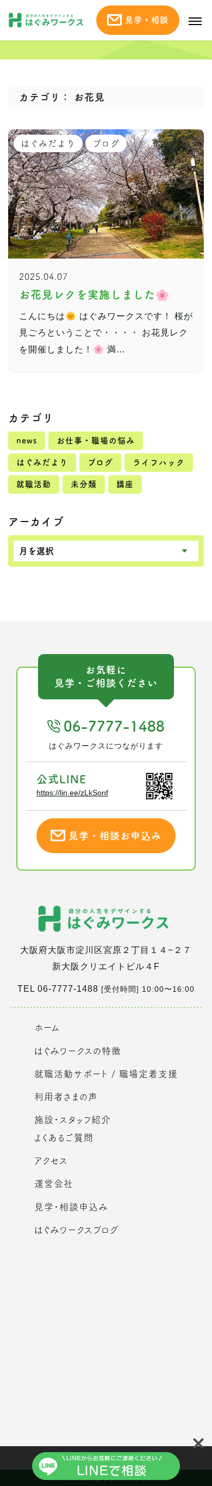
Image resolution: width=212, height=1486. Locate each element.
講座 (125, 484)
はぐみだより (42, 462)
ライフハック (159, 462)
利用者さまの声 (66, 1096)
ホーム (47, 1027)
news (26, 440)
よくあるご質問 (63, 1137)
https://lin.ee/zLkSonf (72, 792)
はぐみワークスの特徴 (77, 1051)
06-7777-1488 (114, 726)
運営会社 (53, 1183)
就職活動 (33, 484)
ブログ (100, 462)
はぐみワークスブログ (76, 1230)
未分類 (84, 484)
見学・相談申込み (71, 1207)
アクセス (51, 1160)
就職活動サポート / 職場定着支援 (106, 1073)
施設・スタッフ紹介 (72, 1119)
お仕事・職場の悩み (96, 440)
